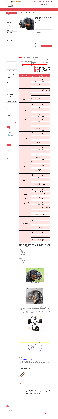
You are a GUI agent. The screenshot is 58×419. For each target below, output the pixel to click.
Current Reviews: (37, 48)
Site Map (7, 405)
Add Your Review (42, 48)
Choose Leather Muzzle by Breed (22, 12)
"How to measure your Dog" (35, 65)
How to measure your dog (22, 359)
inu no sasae (8, 150)
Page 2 (8, 158)
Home (18, 12)
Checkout (44, 1)
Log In (48, 1)
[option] (21, 379)
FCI (7, 151)
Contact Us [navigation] (34, 1)
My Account (39, 1)
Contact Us (7, 406)
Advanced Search (9, 128)
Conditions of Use (8, 404)
